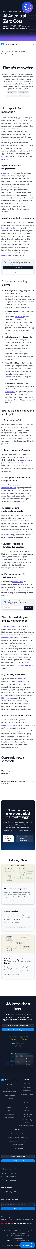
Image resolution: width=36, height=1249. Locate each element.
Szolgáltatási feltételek (10, 1231)
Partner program (9, 1117)
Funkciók (9, 1088)
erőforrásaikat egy (12, 228)
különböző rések (7, 698)
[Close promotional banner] (34, 2)
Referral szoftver (18, 1144)
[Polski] (24, 1223)
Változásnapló (27, 1090)
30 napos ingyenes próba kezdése (18, 1025)
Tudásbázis (27, 1083)
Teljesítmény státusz (27, 1094)
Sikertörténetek (9, 1114)
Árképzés (9, 1084)
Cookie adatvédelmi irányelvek (15, 1235)
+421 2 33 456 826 (10, 1173)
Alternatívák (9, 1098)
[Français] (12, 1223)
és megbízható (10, 392)
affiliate (6, 720)
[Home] (2, 51)
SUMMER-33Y (8, 28)
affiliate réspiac (20, 679)
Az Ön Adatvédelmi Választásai (20, 1240)
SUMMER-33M (15, 26)
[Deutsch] (2, 1223)
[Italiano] (18, 1223)
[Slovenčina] (31, 1223)
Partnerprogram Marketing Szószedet (16, 51)
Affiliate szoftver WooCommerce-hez (18, 1137)
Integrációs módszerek (9, 1091)
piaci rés (6, 173)
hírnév (21, 394)
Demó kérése (18, 267)
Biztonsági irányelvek (26, 1231)
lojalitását (4, 159)
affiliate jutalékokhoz (26, 665)
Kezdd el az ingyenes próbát (8, 838)
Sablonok (27, 1110)
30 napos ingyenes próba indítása (18, 272)
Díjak (9, 1110)
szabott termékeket (8, 488)
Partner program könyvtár (26, 1125)
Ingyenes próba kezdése (18, 1156)
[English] (6, 1223)
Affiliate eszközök (18, 1148)
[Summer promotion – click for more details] (18, 20)
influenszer (8, 535)
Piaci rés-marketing (7, 54)
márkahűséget (6, 256)
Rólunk (9, 1107)
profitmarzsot (10, 377)
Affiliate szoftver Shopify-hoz (18, 1134)
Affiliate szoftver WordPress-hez (18, 1141)
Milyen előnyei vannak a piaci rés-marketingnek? (12, 772)
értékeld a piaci (17, 582)
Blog (27, 1107)
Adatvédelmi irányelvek (18, 1233)
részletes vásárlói (25, 460)
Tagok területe (27, 1087)
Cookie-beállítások (18, 1238)
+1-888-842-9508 (10, 1176)
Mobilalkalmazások (9, 1095)
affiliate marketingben (12, 626)
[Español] (9, 1223)
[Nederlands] (21, 1223)
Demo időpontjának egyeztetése (18, 1030)
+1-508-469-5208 (10, 1180)
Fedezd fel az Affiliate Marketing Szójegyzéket (23, 838)
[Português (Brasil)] (28, 1223)
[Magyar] (15, 1223)
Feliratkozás (28, 607)
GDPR (28, 1235)
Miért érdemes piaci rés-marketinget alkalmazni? (13, 782)
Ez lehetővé (19, 317)
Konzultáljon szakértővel (18, 1161)
